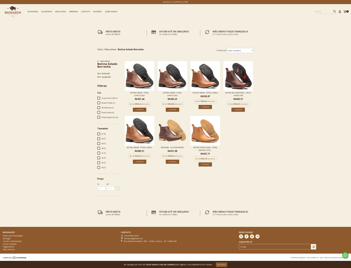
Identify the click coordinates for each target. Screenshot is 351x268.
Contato (85, 11)
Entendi (221, 264)
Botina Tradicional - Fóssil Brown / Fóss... (205, 148)
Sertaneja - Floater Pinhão (172, 147)
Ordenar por (222, 50)
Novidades (33, 11)
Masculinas (105, 61)
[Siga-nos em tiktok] (252, 236)
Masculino (60, 11)
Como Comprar (10, 244)
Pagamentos (8, 246)
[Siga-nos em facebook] (246, 236)
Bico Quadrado (104, 77)
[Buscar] (334, 11)
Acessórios (46, 11)
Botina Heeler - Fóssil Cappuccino (139, 94)
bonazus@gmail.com (133, 238)
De (98, 184)
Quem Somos (111, 11)
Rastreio (97, 11)
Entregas (7, 238)
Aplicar (118, 188)
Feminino (73, 11)
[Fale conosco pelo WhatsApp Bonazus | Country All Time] (345, 255)
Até (108, 184)
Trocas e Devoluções (12, 241)
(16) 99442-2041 (131, 235)
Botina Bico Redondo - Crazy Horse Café (238, 94)
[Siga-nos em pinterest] (257, 236)
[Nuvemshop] (15, 258)
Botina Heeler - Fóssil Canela (205, 93)
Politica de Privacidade (13, 235)
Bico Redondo (103, 73)
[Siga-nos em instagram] (241, 236)
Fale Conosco (9, 249)
